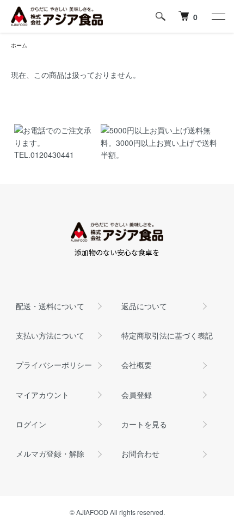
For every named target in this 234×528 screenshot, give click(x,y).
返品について (144, 305)
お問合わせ (140, 453)
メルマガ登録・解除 (50, 453)
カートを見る (144, 424)
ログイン (31, 424)
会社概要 (136, 364)
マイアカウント (42, 394)
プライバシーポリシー (54, 364)
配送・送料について (50, 305)
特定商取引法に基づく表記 (167, 335)
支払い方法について (50, 335)
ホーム (19, 45)
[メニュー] (217, 16)
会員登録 (136, 394)
